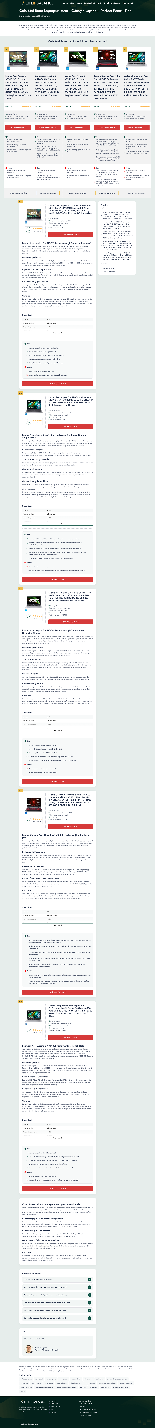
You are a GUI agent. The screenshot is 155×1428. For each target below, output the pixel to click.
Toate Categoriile (85, 1415)
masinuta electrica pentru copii (44, 1387)
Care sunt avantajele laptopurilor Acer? (38, 1279)
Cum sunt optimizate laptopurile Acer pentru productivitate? (45, 1310)
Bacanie (79, 3)
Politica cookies (55, 1406)
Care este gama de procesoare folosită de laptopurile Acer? (45, 1287)
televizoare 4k (88, 1379)
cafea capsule (94, 1387)
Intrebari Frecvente (109, 271)
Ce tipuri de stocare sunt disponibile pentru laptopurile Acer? (46, 1295)
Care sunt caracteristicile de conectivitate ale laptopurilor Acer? (47, 1302)
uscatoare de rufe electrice (120, 1387)
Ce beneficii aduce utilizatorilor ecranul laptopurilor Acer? (45, 1318)
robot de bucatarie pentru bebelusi (66, 1387)
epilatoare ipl (39, 1379)
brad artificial (99, 1379)
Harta (52, 1409)
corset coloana (49, 1383)
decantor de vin (76, 1379)
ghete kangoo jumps (76, 1383)
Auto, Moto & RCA (68, 3)
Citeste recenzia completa (18, 193)
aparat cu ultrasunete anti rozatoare (117, 1379)
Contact (53, 1412)
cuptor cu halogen (62, 1383)
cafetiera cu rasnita (26, 1379)
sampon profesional (26, 1387)
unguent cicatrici (36, 1383)
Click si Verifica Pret (17, 127)
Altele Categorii (127, 3)
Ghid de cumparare (109, 268)
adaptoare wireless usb (126, 1383)
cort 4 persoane (90, 1383)
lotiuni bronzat (105, 1387)
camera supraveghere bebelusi (107, 1383)
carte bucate (24, 1383)
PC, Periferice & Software (111, 3)
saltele (23, 1391)
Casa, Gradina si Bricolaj (88, 1409)
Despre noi (54, 1403)
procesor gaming (51, 1379)
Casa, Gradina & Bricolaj (92, 3)
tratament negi (64, 1379)
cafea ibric (83, 1387)
